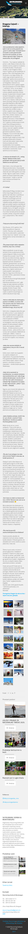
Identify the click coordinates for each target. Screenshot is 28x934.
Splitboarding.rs (10, 923)
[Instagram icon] (13, 931)
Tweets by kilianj (7, 885)
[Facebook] (4, 914)
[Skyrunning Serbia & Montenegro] (14, 3)
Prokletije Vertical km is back (12, 751)
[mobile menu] (26, 3)
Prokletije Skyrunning (9, 921)
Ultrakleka (19, 923)
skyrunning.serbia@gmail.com (11, 910)
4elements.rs (20, 921)
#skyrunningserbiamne (11, 802)
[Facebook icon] (14, 931)
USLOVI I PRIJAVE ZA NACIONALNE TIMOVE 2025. (14, 721)
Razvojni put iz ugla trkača (13, 778)
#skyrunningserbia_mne (11, 798)
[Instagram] (3, 914)
